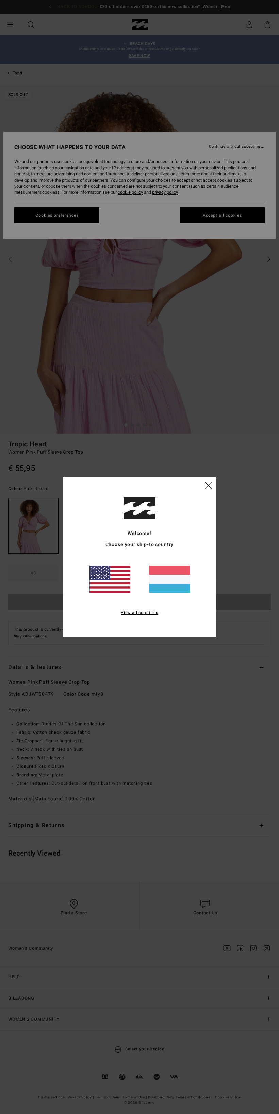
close (208, 485)
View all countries (139, 613)
